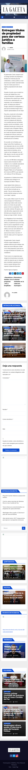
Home (10, 767)
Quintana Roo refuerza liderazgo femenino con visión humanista (14, 316)
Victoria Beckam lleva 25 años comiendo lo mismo (13, 647)
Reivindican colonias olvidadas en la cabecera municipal (19, 281)
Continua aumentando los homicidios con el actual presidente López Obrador (12, 592)
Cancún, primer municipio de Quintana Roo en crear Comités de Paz (14, 696)
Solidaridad (6, 677)
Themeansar (14, 764)
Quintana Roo (7, 312)
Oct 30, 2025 (8, 733)
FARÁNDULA (7, 643)
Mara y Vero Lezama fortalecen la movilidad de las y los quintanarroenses (14, 332)
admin (11, 47)
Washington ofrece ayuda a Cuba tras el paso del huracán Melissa (12, 728)
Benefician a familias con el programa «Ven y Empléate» (9, 281)
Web (4, 429)
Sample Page (15, 767)
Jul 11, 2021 (8, 601)
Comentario (6, 378)
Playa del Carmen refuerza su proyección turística (14, 681)
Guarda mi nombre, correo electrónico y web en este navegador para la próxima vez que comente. (13, 443)
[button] (25, 17)
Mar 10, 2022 (8, 654)
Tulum (12, 346)
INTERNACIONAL (7, 723)
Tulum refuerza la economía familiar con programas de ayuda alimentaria (13, 712)
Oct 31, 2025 (8, 685)
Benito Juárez (7, 691)
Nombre (5, 409)
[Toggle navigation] (14, 17)
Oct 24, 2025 (8, 575)
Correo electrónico (8, 419)
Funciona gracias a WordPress (10, 762)
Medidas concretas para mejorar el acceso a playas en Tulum (14, 351)
